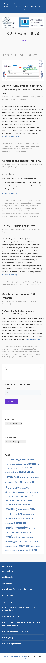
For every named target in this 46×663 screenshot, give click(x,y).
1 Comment (28, 357)
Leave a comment (21, 151)
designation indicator (10, 206)
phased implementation (11, 354)
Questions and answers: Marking (21, 160)
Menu (24, 41)
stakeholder (21, 537)
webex (26, 550)
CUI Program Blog (23, 33)
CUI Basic (36, 477)
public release (7, 216)
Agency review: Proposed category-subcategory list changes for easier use (23, 89)
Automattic (23, 659)
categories (12, 143)
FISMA (8, 496)
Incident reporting (32, 352)
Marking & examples (10, 167)
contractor (10, 472)
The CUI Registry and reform (18, 225)
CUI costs (10, 482)
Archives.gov (8, 577)
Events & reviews (19, 99)
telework (24, 545)
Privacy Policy (8, 595)
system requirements (11, 546)
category (20, 143)
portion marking (22, 214)
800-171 (7, 460)
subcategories (26, 149)
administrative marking (17, 201)
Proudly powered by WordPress (15, 656)
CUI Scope (22, 488)
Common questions (10, 304)
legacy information (22, 208)
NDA (27, 509)
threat (32, 546)
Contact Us (7, 583)
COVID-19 (26, 477)
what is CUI (17, 357)
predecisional (34, 214)
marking (24, 211)
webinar (33, 550)
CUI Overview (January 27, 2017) (16, 631)
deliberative (36, 203)
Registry (17, 149)
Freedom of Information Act (13, 352)
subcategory (7, 151)
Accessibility (8, 571)
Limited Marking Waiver (25, 504)
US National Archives (27, 97)
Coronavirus (25, 472)
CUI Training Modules (11, 643)
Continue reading (11, 136)
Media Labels (22, 509)
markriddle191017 (23, 229)
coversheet (33, 346)
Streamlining (29, 537)
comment (22, 146)
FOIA (26, 206)
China (20, 468)
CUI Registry (7, 99)
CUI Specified (26, 203)
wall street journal (18, 550)
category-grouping (32, 143)
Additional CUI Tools (11, 616)
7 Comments (33, 216)
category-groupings (10, 146)
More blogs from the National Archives (19, 589)
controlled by (15, 203)
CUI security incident (17, 349)
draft (22, 206)
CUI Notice (21, 482)
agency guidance (33, 201)
